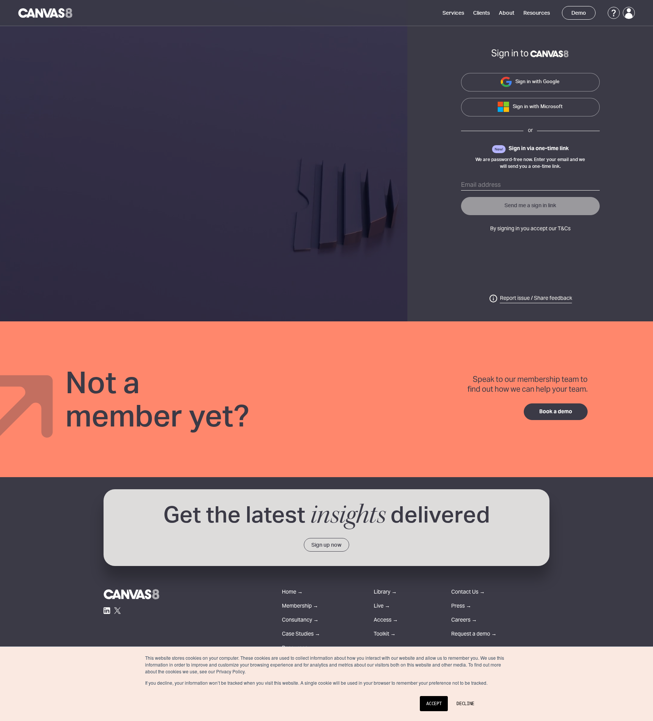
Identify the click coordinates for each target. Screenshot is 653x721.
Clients (481, 13)
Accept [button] (433, 703)
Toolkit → (385, 635)
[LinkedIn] (107, 610)
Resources (536, 13)
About (506, 13)
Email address (481, 185)
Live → (382, 607)
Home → (292, 593)
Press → (461, 607)
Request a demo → (474, 635)
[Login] (629, 13)
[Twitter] (117, 610)
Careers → (464, 621)
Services (453, 13)
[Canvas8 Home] (46, 13)
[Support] (614, 13)
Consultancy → (300, 621)
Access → (386, 621)
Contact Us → (468, 593)
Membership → (300, 607)
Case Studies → (301, 635)
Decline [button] (465, 703)
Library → (385, 593)
